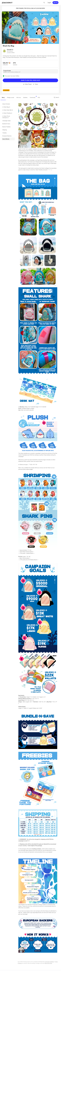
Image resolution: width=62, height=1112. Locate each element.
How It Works (5, 139)
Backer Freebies (6, 126)
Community (32, 97)
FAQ (39, 97)
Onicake (52, 149)
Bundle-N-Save (6, 123)
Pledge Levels (10, 97)
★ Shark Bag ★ (6, 107)
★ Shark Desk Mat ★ (7, 110)
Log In (49, 2)
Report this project (48, 963)
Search (57, 97)
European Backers (6, 136)
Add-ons (18, 97)
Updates (25, 97)
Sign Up (55, 2)
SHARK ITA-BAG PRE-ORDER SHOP (30, 80)
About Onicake (6, 104)
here (31, 469)
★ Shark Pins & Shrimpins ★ (6, 116)
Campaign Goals (6, 120)
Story (3, 97)
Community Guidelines (49, 961)
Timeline (4, 132)
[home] (7, 2)
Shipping (4, 129)
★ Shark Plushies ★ (7, 113)
